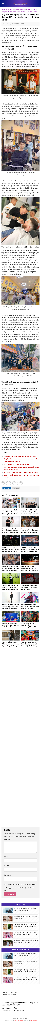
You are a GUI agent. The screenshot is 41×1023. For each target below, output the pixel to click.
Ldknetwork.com (18, 1020)
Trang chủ (4, 9)
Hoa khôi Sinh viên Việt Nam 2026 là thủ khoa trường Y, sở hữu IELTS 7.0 (25, 933)
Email (6, 866)
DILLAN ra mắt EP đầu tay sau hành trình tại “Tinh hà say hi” (25, 909)
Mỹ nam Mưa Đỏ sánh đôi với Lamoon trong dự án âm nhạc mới (26, 941)
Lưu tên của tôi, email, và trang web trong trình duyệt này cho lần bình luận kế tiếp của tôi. (20, 887)
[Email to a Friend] (14, 483)
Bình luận (7, 839)
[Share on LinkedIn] (21, 483)
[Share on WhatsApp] (3, 483)
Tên (5, 856)
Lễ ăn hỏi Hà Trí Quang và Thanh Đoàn (17, 464)
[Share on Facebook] (6, 483)
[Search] (39, 3)
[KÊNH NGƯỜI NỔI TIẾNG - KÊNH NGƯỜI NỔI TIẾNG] (20, 3)
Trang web (7, 875)
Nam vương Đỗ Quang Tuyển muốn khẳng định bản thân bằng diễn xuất (25, 925)
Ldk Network (33, 1020)
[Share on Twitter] (10, 483)
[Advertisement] (20, 738)
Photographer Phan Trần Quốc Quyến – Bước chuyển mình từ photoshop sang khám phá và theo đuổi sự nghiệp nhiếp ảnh (21, 459)
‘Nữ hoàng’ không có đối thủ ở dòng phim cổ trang (21, 472)
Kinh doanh (13, 9)
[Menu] (2, 3)
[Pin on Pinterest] (17, 483)
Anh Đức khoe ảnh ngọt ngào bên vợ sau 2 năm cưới (25, 917)
